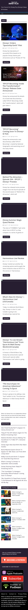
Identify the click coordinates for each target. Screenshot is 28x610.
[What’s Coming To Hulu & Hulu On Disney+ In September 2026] (6, 503)
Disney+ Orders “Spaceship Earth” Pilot (12, 44)
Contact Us (12, 594)
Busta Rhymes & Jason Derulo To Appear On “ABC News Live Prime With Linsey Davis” (13, 452)
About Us (4, 594)
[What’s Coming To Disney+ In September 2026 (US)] (6, 511)
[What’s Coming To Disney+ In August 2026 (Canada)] (6, 537)
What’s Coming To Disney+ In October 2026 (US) (18, 519)
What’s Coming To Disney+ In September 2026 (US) (18, 511)
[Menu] (2, 13)
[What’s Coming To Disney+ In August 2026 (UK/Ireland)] (6, 529)
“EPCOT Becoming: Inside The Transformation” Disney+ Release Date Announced (13, 87)
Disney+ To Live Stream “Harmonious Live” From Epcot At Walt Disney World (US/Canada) (13, 343)
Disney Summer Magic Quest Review (12, 221)
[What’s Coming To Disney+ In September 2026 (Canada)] (6, 494)
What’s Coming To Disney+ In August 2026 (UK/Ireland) (18, 528)
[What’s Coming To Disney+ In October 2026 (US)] (6, 520)
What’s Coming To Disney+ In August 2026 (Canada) (18, 537)
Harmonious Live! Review (13, 258)
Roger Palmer (15, 48)
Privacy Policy (22, 594)
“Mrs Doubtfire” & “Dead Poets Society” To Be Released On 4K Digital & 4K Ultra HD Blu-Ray (14, 480)
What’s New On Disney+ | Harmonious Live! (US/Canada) (13, 299)
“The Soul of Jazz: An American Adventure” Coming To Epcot (12, 386)
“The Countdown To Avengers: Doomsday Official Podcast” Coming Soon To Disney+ (12, 473)
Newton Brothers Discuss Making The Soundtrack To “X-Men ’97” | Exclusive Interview (13, 440)
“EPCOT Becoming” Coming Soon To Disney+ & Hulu (13, 131)
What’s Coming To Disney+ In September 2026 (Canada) (18, 493)
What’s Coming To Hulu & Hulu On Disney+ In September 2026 (18, 502)
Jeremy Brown (15, 225)
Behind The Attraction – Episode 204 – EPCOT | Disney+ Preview (13, 179)
